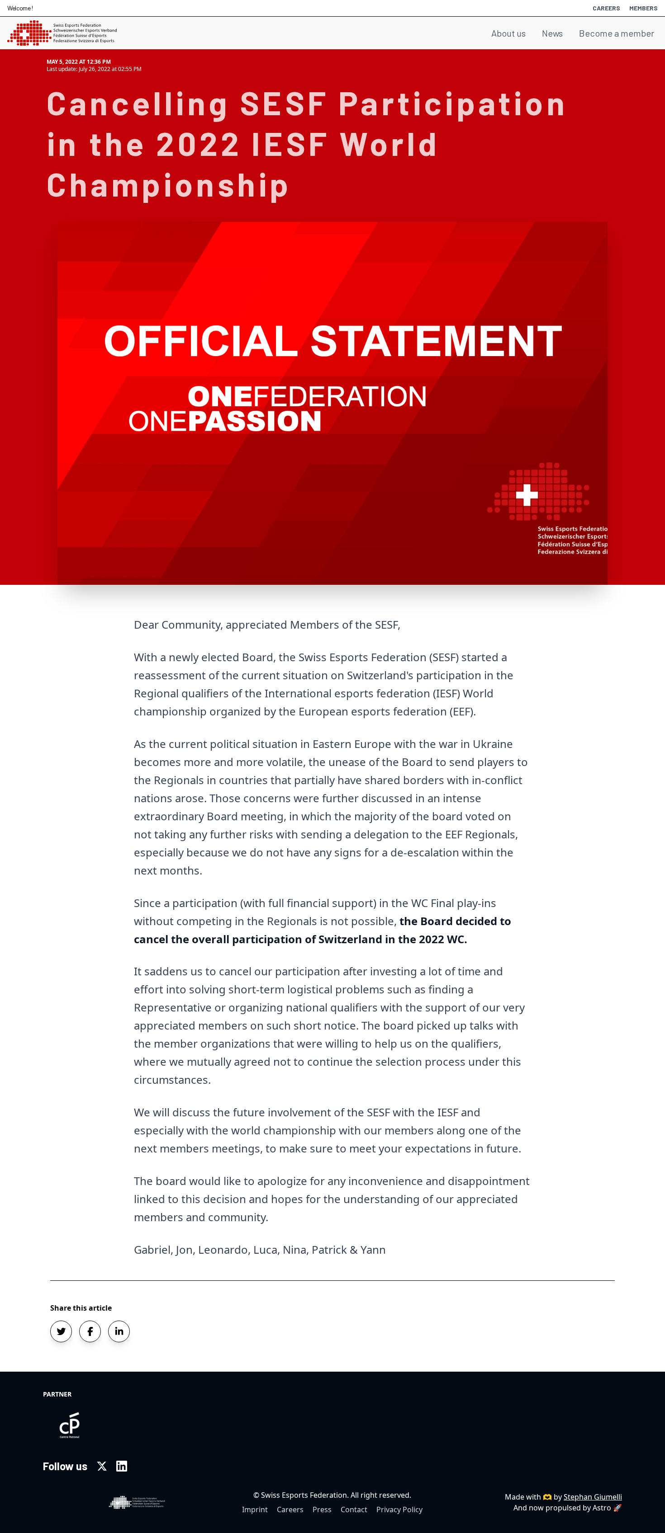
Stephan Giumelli (593, 1497)
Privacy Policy (399, 1509)
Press (322, 1509)
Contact (354, 1509)
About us (508, 33)
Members (643, 8)
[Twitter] (101, 1466)
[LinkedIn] (121, 1466)
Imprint (255, 1509)
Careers (606, 8)
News (552, 33)
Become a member (616, 33)
